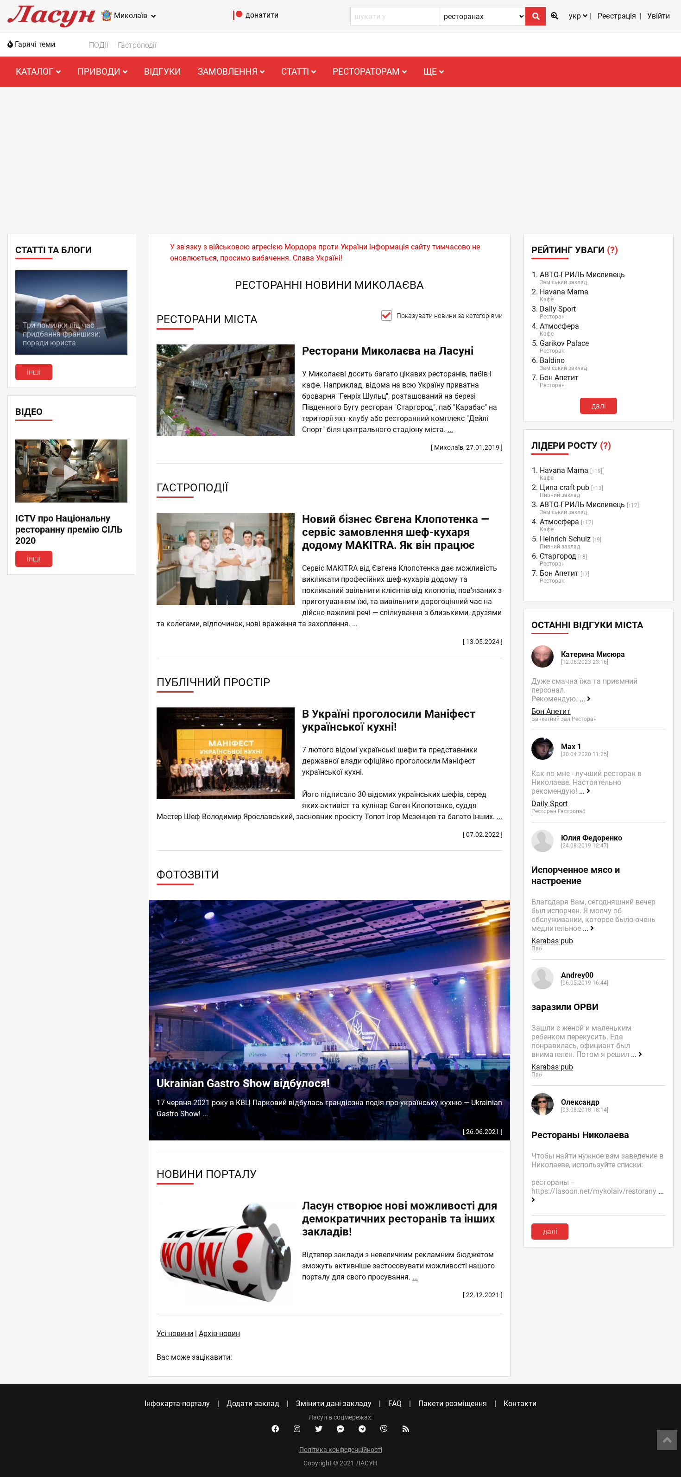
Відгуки (162, 71)
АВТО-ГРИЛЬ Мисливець (582, 274)
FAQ (395, 1403)
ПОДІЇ (98, 45)
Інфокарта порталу (177, 1403)
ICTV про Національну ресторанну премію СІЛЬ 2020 (69, 529)
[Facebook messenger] (340, 1429)
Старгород (558, 556)
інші (34, 372)
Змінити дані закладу (334, 1403)
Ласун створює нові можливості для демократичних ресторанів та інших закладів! (399, 1218)
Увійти (658, 16)
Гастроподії (137, 45)
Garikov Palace (564, 343)
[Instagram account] (297, 1429)
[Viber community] (384, 1429)
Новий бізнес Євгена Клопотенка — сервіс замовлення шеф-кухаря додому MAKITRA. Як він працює (395, 532)
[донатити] (238, 17)
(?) (612, 249)
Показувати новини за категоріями (450, 315)
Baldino (552, 360)
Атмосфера (559, 326)
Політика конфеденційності (340, 1449)
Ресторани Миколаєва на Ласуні (387, 350)
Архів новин (219, 1333)
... (450, 429)
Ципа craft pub (564, 487)
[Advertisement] (340, 157)
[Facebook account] (275, 1429)
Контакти (520, 1403)
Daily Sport (558, 309)
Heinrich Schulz (565, 539)
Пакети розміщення (452, 1403)
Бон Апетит (559, 377)
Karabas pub (552, 940)
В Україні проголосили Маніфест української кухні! (388, 720)
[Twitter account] (319, 1429)
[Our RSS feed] (406, 1429)
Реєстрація (617, 16)
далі (599, 405)
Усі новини (175, 1333)
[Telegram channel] (362, 1429)
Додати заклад (253, 1403)
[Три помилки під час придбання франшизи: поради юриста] (71, 352)
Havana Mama (564, 291)
